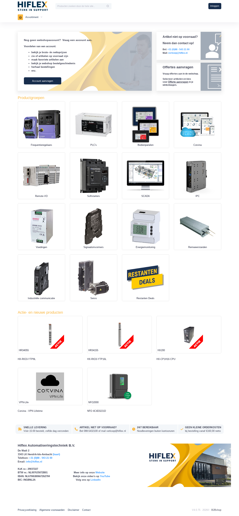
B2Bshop (216, 510)
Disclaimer (73, 510)
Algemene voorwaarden (52, 510)
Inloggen (214, 6)
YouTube (105, 476)
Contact (86, 510)
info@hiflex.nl (34, 461)
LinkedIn (96, 479)
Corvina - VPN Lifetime (30, 411)
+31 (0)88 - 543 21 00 (40, 457)
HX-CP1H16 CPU (165, 359)
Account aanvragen (42, 81)
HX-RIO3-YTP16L (96, 359)
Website (100, 472)
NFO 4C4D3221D (96, 411)
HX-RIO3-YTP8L (27, 359)
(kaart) (56, 454)
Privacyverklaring (27, 510)
